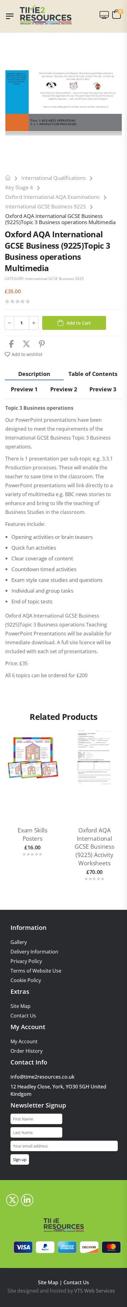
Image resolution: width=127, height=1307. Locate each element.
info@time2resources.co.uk (42, 1076)
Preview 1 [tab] (24, 389)
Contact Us (23, 1016)
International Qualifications (53, 177)
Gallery (18, 942)
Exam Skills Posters (32, 834)
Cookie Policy (25, 980)
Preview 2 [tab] (63, 389)
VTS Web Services (94, 1290)
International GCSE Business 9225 (45, 206)
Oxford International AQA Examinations (52, 196)
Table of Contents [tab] (92, 373)
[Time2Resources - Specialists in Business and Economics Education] (46, 15)
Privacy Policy (26, 961)
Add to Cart (79, 323)
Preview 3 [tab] (102, 389)
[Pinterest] (42, 344)
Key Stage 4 (19, 187)
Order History (26, 1051)
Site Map (20, 1006)
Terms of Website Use (35, 971)
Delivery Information (34, 952)
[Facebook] (11, 344)
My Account (24, 1041)
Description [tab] (34, 373)
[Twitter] (26, 344)
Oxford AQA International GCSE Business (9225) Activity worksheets (94, 846)
